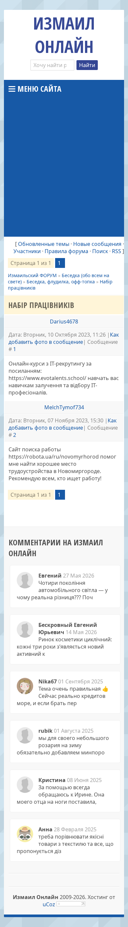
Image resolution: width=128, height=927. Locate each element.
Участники (27, 251)
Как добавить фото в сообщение (64, 338)
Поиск (100, 251)
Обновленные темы (43, 244)
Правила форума (66, 251)
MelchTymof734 (64, 407)
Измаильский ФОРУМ (32, 275)
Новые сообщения (97, 244)
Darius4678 (64, 321)
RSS (116, 251)
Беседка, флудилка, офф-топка (61, 281)
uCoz (49, 904)
